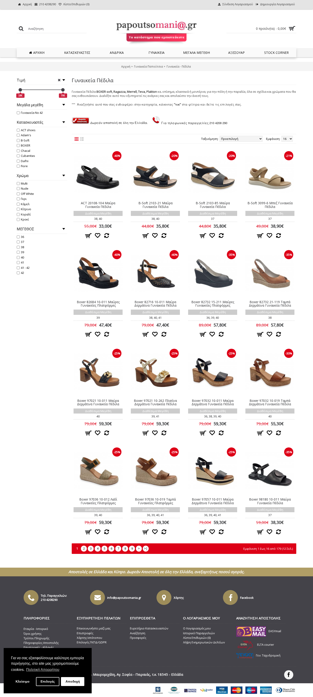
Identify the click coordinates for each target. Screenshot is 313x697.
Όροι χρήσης (32, 634)
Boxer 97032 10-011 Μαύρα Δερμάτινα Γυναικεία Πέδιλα (213, 402)
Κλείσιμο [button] (23, 681)
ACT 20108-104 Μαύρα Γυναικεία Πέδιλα (98, 205)
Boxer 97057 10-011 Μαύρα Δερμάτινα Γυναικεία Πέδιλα (213, 501)
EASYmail (275, 631)
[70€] (63, 90)
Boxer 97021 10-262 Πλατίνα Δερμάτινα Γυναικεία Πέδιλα (155, 402)
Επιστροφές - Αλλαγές (39, 647)
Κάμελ (25, 204)
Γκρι (24, 199)
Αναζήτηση (137, 633)
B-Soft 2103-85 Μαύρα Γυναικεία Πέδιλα (213, 205)
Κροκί (25, 219)
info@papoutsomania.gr (124, 598)
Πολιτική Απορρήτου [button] (42, 670)
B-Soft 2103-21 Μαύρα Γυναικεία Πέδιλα (155, 205)
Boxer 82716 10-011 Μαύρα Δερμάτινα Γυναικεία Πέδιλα (155, 304)
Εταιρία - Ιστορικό (36, 629)
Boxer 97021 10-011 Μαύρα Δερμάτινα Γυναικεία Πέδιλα (98, 402)
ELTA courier (265, 645)
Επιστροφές (85, 633)
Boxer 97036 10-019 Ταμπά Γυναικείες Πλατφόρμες (155, 501)
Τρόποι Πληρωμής (36, 638)
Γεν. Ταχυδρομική (268, 655)
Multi (24, 183)
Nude (24, 188)
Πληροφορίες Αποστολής (41, 643)
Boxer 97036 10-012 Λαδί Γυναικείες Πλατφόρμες (98, 501)
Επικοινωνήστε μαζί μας (93, 628)
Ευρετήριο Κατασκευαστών (149, 628)
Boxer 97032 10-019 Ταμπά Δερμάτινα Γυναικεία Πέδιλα (270, 402)
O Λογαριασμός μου (197, 628)
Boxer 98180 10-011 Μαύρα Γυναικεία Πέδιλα (270, 501)
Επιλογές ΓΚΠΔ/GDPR (92, 642)
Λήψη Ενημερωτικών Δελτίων (204, 642)
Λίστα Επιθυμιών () (197, 638)
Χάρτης (179, 598)
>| (146, 548)
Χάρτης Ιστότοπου (89, 638)
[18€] (20, 90)
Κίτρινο (26, 209)
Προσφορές (138, 638)
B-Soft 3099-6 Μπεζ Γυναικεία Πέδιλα (270, 205)
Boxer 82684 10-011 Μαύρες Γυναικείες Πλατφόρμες (98, 304)
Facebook (247, 598)
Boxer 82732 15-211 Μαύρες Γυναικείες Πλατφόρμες (212, 304)
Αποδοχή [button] (73, 681)
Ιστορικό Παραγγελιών (199, 633)
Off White (27, 194)
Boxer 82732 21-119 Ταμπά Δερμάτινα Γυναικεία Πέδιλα (270, 304)
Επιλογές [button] (48, 681)
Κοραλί (26, 214)
